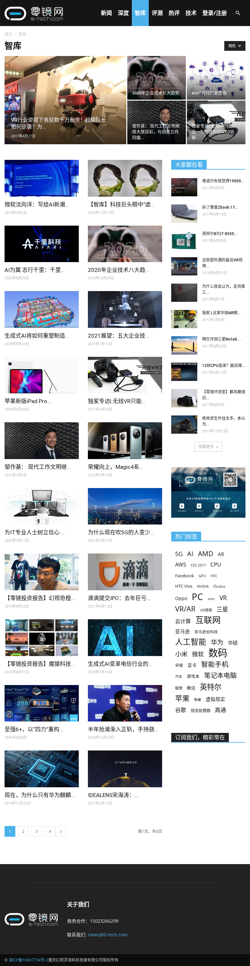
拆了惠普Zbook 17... (220, 207)
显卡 (192, 665)
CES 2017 (198, 565)
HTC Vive (183, 586)
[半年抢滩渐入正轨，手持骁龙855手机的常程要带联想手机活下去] (125, 703)
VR (223, 598)
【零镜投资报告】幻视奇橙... (40, 598)
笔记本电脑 (220, 675)
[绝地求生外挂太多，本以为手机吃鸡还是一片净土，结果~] (184, 424)
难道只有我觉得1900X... (223, 181)
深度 (123, 13)
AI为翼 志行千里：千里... (35, 270)
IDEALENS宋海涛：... (113, 795)
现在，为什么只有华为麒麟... (40, 795)
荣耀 (197, 699)
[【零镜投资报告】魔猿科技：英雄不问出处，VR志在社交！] (42, 637)
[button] (237, 13)
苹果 (182, 698)
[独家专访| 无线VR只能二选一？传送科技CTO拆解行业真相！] (216, 122)
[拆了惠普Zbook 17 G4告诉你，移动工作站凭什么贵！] (184, 213)
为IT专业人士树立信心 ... (35, 532)
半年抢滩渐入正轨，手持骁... (123, 729)
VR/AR (185, 608)
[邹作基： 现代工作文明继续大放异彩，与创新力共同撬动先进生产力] (156, 122)
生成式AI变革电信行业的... (120, 664)
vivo (211, 598)
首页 (8, 34)
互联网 (208, 620)
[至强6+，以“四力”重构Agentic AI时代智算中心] (42, 703)
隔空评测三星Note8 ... (221, 339)
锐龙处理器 (200, 710)
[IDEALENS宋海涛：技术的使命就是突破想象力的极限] (125, 768)
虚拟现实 (215, 699)
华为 (217, 642)
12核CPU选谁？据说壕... (223, 365)
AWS (180, 564)
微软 (198, 654)
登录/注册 (214, 13)
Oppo (181, 598)
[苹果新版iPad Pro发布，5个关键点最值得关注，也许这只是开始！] (42, 375)
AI (190, 553)
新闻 (106, 13)
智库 (140, 13)
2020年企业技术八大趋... (118, 270)
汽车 (178, 676)
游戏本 (193, 676)
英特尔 (210, 686)
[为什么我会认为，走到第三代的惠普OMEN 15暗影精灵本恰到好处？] (184, 293)
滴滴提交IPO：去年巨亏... (119, 598)
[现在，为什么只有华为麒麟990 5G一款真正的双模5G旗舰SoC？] (42, 768)
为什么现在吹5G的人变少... (121, 532)
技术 (191, 13)
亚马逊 (182, 631)
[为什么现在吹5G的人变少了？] (125, 506)
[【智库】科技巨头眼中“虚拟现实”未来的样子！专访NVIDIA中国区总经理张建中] (125, 178)
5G (179, 554)
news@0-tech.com (108, 934)
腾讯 (191, 688)
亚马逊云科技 (206, 631)
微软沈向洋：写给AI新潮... (37, 204)
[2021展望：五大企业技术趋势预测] (125, 309)
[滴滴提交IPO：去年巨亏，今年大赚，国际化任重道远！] (125, 571)
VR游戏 (206, 610)
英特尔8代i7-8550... (219, 233)
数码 (217, 653)
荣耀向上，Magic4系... (115, 467)
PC (197, 596)
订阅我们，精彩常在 (200, 737)
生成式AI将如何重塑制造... (37, 335)
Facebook (184, 576)
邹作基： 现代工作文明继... (38, 467)
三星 (222, 609)
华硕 (233, 642)
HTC (214, 575)
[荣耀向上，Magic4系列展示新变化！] (125, 440)
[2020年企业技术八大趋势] (156, 78)
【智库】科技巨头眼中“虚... (121, 204)
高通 (220, 710)
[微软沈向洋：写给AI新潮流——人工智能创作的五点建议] (42, 178)
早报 (179, 665)
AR (221, 554)
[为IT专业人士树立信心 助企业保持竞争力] (42, 506)
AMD (205, 553)
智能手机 (215, 664)
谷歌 (180, 710)
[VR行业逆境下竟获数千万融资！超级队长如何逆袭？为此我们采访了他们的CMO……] (65, 108)
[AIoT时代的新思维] (216, 78)
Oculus (219, 586)
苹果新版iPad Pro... (28, 401)
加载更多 (206, 446)
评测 (157, 13)
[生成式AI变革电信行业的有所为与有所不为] (125, 637)
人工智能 (190, 641)
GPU (202, 575)
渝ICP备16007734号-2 (28, 960)
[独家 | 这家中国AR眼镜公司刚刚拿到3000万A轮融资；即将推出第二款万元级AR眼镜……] (184, 319)
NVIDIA (203, 586)
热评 (174, 13)
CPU (215, 564)
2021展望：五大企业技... (118, 335)
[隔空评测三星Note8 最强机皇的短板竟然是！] (184, 345)
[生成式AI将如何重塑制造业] (42, 309)
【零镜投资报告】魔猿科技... (40, 664)
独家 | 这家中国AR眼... (221, 313)
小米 (181, 654)
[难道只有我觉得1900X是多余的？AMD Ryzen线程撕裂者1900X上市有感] (184, 187)
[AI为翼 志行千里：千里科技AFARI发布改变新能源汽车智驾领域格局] (42, 244)
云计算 (183, 621)
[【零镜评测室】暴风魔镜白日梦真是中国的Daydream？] (184, 398)
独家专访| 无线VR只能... (117, 401)
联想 (178, 688)
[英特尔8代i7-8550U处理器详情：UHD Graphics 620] (184, 240)
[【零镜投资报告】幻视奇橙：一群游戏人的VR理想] (42, 571)
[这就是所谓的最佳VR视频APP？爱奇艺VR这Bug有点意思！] (184, 266)
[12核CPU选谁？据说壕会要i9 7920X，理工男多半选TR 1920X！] (184, 372)
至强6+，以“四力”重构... (34, 729)
